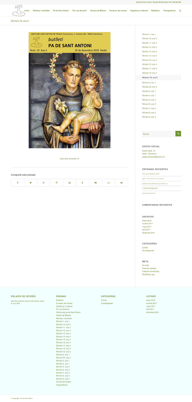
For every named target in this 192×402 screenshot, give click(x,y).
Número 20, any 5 (149, 86)
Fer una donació (80, 10)
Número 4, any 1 (149, 95)
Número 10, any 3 (149, 38)
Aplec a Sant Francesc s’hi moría (153, 178)
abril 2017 (146, 229)
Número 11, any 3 (149, 42)
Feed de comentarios (150, 271)
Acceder (145, 265)
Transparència (169, 10)
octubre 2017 (147, 223)
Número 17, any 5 (149, 68)
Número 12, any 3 (149, 47)
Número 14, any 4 (149, 55)
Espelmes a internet (139, 10)
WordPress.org (148, 274)
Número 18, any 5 (149, 72)
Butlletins (155, 10)
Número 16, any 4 (149, 64)
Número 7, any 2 (149, 108)
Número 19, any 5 (20, 20)
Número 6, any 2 (149, 104)
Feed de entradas (149, 268)
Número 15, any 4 (149, 60)
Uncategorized (148, 250)
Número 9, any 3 (149, 116)
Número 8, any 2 (149, 112)
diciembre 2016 (148, 232)
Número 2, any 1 (149, 82)
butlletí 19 (75, 158)
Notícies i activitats (41, 10)
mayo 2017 (146, 226)
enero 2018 (146, 220)
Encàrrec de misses (118, 10)
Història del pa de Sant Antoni (68, 312)
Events (145, 247)
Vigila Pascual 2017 (148, 193)
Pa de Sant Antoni (61, 10)
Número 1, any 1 (149, 34)
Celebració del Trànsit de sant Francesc (155, 183)
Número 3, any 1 (149, 91)
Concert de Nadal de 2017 (150, 174)
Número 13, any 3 (149, 51)
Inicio (26, 10)
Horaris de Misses (98, 10)
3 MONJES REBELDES (150, 188)
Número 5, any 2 (149, 99)
